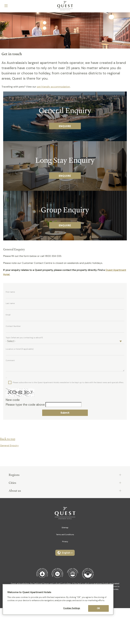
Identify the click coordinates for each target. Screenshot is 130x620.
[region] (58, 599)
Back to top (7, 439)
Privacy (65, 541)
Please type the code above (26, 405)
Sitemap (65, 527)
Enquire (65, 126)
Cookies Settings (71, 608)
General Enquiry (9, 445)
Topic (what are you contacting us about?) (24, 337)
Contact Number (13, 326)
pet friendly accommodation (53, 86)
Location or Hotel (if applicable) (19, 349)
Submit (65, 412)
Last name (10, 303)
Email (8, 314)
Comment (10, 360)
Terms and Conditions (65, 534)
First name (10, 292)
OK (98, 608)
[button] (65, 553)
